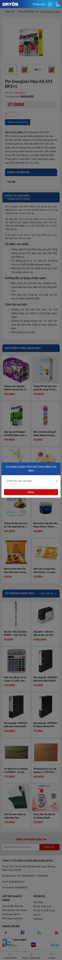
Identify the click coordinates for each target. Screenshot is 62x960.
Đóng (31, 492)
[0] (57, 5)
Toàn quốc (40, 4)
